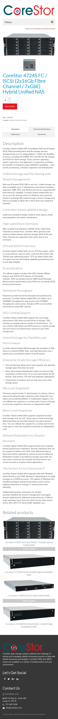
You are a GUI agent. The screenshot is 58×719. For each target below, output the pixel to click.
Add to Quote (10, 106)
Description (15, 129)
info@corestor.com (13, 708)
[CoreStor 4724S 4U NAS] (29, 44)
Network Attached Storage (44, 29)
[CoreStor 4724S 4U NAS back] (29, 65)
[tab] (15, 129)
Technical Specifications (42, 129)
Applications (15, 134)
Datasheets (42, 134)
